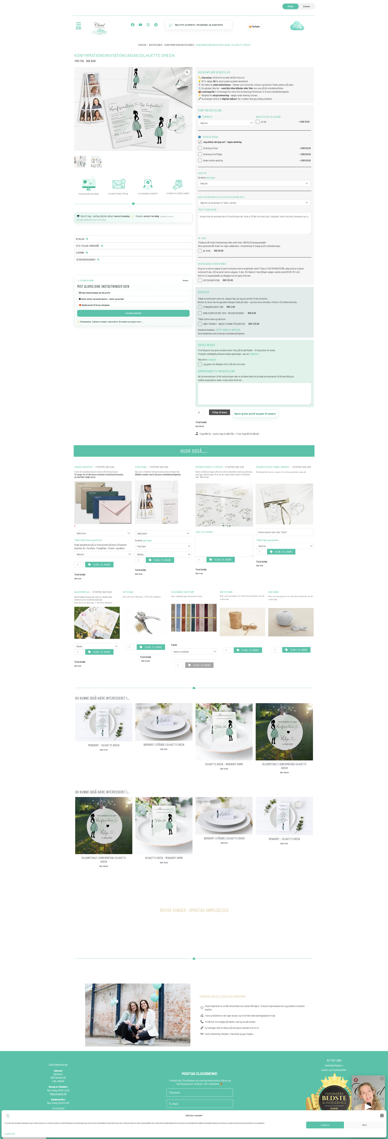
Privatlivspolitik (10, 1133)
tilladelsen (254, 353)
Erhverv (306, 6)
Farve (174, 644)
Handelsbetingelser (333, 1065)
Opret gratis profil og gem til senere (255, 413)
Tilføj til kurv (219, 412)
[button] (381, 1115)
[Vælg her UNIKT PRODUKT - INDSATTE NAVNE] (285, 546)
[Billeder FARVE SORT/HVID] (163, 554)
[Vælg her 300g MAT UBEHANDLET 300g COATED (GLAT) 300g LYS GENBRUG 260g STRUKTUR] (254, 183)
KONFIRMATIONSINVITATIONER (179, 44)
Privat (290, 6)
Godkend (325, 1125)
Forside (142, 44)
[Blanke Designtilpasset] (96, 646)
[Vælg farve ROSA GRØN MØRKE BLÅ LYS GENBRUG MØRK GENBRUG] (102, 533)
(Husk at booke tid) (58, 1093)
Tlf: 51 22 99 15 (58, 1108)
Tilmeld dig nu (133, 313)
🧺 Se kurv (254, 26)
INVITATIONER (155, 44)
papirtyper (210, 177)
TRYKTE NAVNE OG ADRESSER (228, 329)
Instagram (211, 359)
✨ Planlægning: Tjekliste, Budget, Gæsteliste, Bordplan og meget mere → (110, 321)
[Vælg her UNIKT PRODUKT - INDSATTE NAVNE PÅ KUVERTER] (103, 554)
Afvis (364, 1125)
